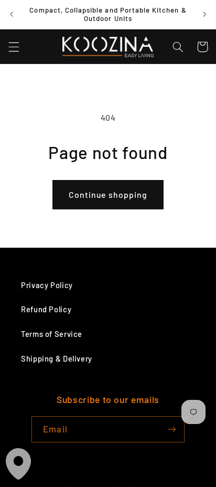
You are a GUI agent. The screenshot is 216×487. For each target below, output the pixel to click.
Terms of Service (51, 333)
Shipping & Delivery (56, 358)
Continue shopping (108, 194)
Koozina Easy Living (90, 483)
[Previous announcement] (11, 14)
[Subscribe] (171, 429)
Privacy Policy (47, 285)
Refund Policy (46, 309)
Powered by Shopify (151, 483)
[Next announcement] (204, 14)
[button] (14, 47)
